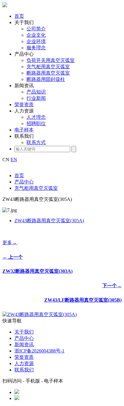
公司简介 (36, 28)
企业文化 (36, 35)
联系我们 (24, 136)
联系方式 (36, 142)
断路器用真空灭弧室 (48, 72)
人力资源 (24, 110)
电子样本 (24, 129)
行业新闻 (36, 98)
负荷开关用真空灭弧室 (50, 60)
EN (14, 159)
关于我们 (24, 22)
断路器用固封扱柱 (45, 79)
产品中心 (24, 54)
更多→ (9, 242)
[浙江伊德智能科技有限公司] (4, 5)
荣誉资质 (24, 104)
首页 (19, 16)
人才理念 (36, 117)
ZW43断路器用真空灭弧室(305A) (49, 220)
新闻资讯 (24, 85)
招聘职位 (36, 123)
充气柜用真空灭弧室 (48, 66)
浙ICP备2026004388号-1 (39, 350)
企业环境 (36, 41)
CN (5, 159)
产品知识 (36, 91)
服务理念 (36, 47)
